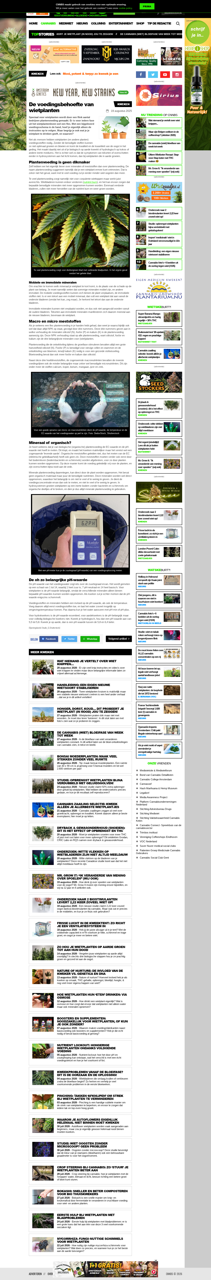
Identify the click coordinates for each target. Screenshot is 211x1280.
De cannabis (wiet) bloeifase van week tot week (75, 34)
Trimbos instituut (148, 832)
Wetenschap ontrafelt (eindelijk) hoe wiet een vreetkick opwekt (157, 34)
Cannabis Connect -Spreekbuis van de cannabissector (158, 826)
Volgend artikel (118, 638)
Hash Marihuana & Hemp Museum (158, 788)
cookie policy (125, 8)
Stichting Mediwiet (149, 813)
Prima (147, 6)
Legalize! (144, 792)
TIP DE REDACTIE (159, 23)
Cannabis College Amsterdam (156, 779)
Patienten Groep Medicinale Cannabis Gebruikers (158, 852)
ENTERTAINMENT (121, 23)
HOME (33, 23)
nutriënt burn (90, 182)
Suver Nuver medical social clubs (158, 845)
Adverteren (35, 1274)
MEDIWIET (66, 23)
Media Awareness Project (153, 797)
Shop (140, 23)
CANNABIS (48, 23)
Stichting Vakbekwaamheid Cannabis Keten (158, 819)
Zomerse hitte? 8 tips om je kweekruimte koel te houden (96, 77)
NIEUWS (82, 23)
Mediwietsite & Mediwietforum (156, 770)
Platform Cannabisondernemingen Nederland (156, 803)
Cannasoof (145, 783)
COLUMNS (98, 23)
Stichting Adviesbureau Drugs (156, 809)
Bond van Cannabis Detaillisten (156, 774)
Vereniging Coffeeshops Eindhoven (158, 837)
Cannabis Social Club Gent (154, 857)
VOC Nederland (148, 841)
